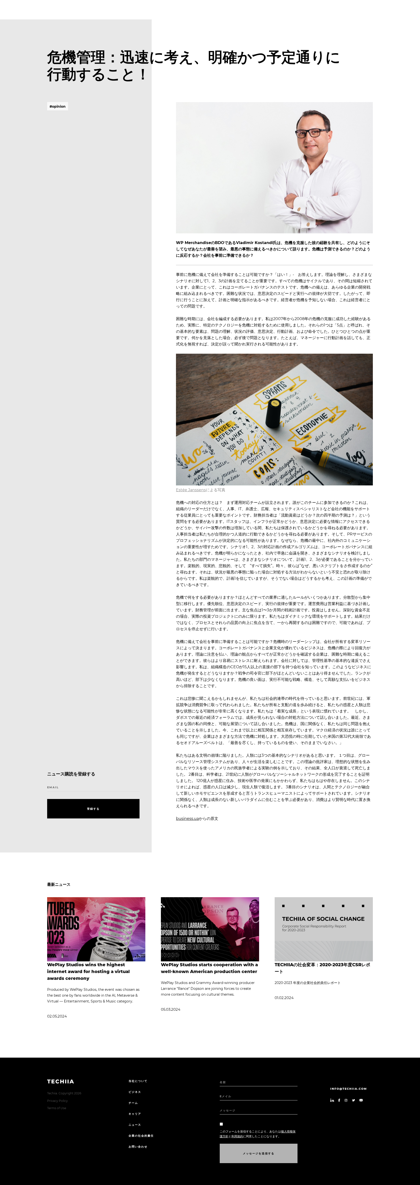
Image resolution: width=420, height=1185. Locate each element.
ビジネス (135, 1092)
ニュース (135, 1124)
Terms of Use (56, 1108)
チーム (133, 1103)
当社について (138, 1081)
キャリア (135, 1113)
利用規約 (237, 1136)
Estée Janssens (191, 490)
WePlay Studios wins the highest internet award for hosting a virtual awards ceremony (88, 971)
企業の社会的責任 (141, 1135)
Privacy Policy (57, 1101)
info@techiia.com (348, 1088)
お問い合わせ (138, 1146)
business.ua (187, 818)
